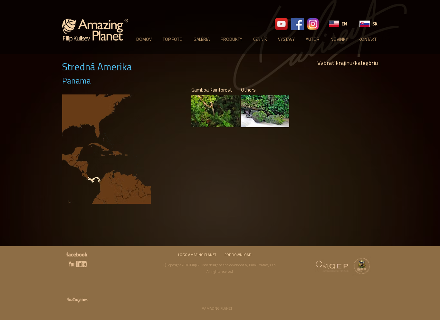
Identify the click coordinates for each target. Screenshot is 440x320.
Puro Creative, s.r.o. (262, 265)
